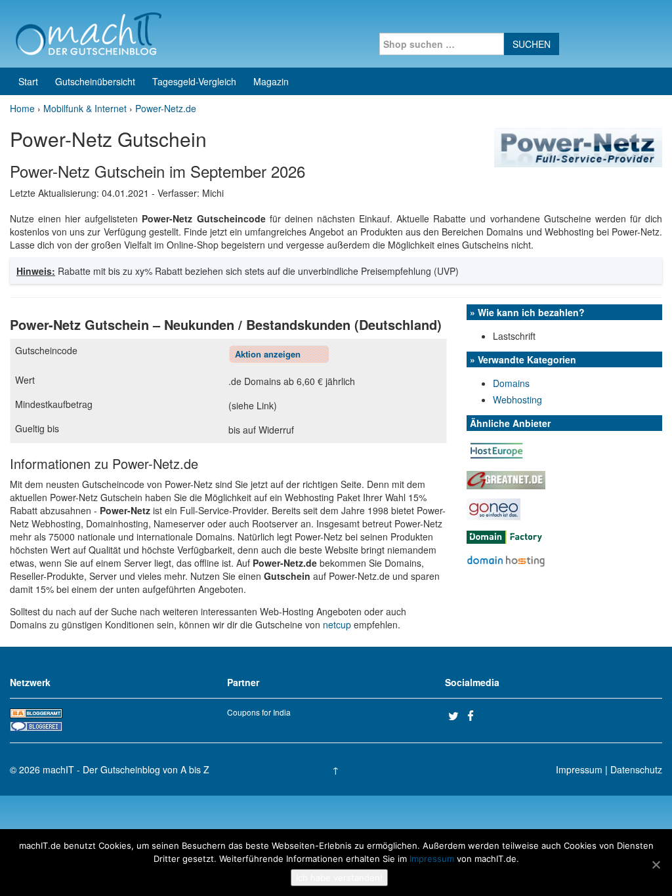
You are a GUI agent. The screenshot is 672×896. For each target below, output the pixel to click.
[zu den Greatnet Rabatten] (506, 478)
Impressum (579, 769)
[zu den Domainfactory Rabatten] (506, 535)
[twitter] (456, 715)
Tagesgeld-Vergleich (194, 81)
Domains (511, 383)
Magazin (271, 81)
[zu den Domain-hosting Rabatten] (506, 559)
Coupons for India (259, 712)
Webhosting (517, 399)
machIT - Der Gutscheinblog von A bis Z (126, 769)
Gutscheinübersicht (95, 81)
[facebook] (475, 715)
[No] (655, 864)
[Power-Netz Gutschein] (578, 146)
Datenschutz (636, 769)
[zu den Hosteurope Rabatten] (497, 449)
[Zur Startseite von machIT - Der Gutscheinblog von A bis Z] (88, 32)
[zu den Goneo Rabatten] (493, 507)
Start (28, 81)
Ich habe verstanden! (339, 877)
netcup (337, 624)
